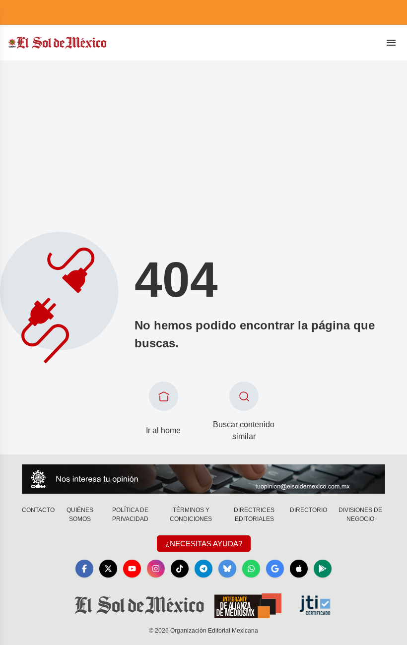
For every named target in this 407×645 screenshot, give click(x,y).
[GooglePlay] (323, 569)
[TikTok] (180, 569)
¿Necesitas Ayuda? (203, 543)
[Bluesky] (227, 569)
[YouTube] (132, 569)
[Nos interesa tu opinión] (203, 479)
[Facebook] (84, 569)
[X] (108, 569)
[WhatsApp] (251, 569)
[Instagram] (156, 569)
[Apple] (299, 569)
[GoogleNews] (275, 569)
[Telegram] (203, 569)
